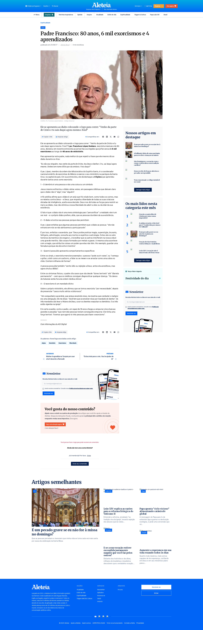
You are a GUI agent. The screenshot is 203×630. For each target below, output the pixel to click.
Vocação (108, 530)
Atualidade (99, 15)
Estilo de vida (112, 15)
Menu (37, 15)
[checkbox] (43, 388)
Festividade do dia (137, 278)
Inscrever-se (48, 393)
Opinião (79, 15)
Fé (35, 491)
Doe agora (170, 6)
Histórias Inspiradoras (66, 15)
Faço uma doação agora (54, 424)
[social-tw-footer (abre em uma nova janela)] (103, 616)
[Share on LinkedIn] (107, 137)
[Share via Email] (114, 137)
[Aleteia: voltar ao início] (101, 5)
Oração (144, 533)
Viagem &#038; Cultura (84, 598)
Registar (157, 6)
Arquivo (89, 15)
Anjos (44, 343)
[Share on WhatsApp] (118, 137)
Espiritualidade (125, 15)
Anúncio (100, 601)
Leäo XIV (108, 491)
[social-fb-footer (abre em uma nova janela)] (99, 616)
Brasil (165, 15)
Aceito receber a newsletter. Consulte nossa (69, 388)
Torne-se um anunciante (115, 623)
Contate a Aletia (129, 623)
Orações (48, 15)
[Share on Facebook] (103, 137)
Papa (143, 491)
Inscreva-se (101, 595)
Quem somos (86, 623)
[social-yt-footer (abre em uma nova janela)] (95, 616)
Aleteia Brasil (65, 45)
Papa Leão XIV (154, 15)
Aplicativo (100, 593)
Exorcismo (62, 343)
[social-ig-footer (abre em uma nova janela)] (107, 616)
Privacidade (140, 623)
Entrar (150, 6)
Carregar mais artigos (143, 190)
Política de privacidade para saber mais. (81, 388)
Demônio (52, 343)
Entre (89, 456)
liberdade (72, 343)
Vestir (99, 598)
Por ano (120, 590)
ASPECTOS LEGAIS (99, 623)
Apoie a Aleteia (75, 623)
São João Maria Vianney (110, 9)
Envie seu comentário (80, 464)
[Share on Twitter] (111, 137)
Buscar (56, 6)
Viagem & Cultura (140, 15)
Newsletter (101, 590)
